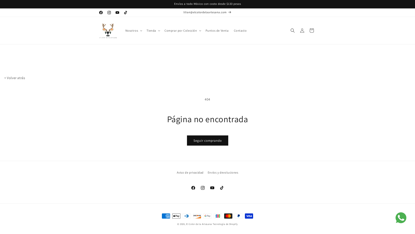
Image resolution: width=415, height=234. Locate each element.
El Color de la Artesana (199, 224)
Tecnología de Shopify (225, 224)
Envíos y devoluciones (223, 172)
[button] (133, 30)
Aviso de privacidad (190, 172)
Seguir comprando (207, 140)
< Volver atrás (14, 78)
